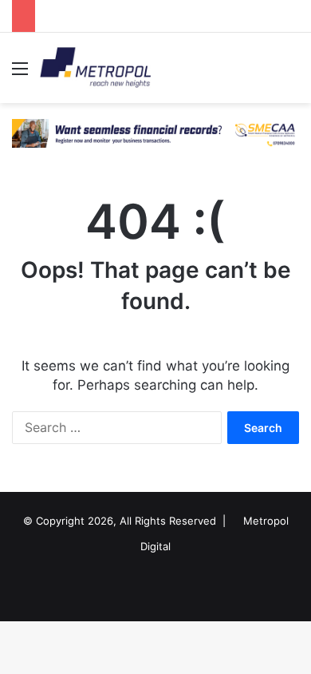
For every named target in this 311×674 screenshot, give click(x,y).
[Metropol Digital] (95, 68)
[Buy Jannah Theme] (155, 132)
